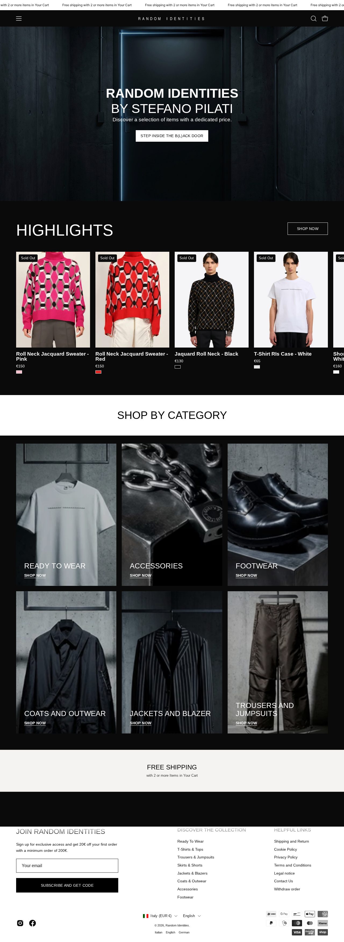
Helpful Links (292, 830)
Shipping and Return (291, 841)
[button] (313, 18)
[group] (172, 313)
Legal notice (284, 873)
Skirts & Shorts (189, 865)
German (184, 932)
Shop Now (35, 575)
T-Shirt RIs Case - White (283, 354)
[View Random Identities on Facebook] (32, 923)
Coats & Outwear (191, 881)
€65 (257, 361)
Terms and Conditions (292, 865)
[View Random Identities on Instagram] (20, 923)
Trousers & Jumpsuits (195, 857)
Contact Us (283, 881)
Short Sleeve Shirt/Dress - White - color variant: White (336, 372)
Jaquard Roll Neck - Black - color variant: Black (177, 367)
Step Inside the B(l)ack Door (172, 136)
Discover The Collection (211, 830)
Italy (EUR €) (160, 916)
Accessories (187, 889)
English (189, 916)
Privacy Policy (286, 857)
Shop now (307, 229)
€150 (20, 366)
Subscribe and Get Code (67, 885)
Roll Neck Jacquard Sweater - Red (131, 357)
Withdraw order (287, 889)
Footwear (185, 897)
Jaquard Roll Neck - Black (206, 354)
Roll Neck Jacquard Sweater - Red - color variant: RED (98, 372)
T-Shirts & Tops (190, 849)
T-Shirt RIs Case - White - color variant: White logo (257, 367)
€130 (179, 361)
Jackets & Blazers (192, 873)
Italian (158, 932)
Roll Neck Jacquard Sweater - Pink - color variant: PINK (19, 372)
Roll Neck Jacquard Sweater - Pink (52, 357)
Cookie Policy (285, 849)
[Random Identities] (172, 18)
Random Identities (177, 925)
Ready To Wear (190, 841)
